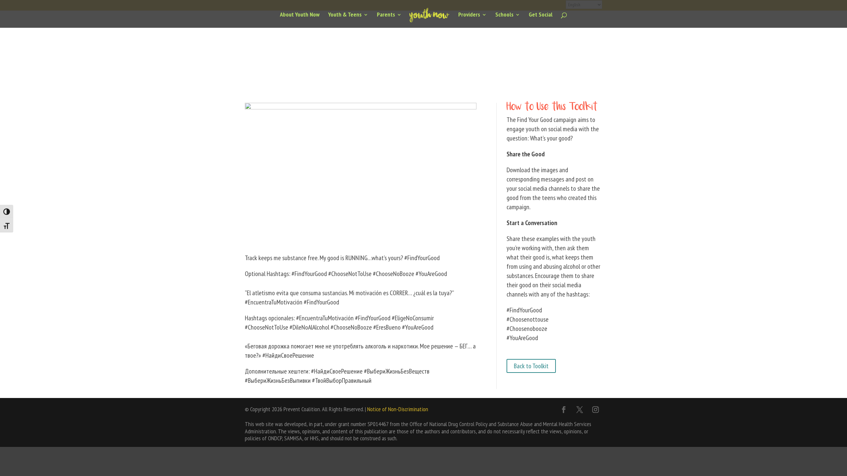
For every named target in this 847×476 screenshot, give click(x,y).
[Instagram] (595, 409)
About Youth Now (300, 15)
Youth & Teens (345, 15)
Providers (469, 15)
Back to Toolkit (531, 366)
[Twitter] (579, 409)
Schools (504, 15)
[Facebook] (563, 409)
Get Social (541, 15)
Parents (386, 15)
